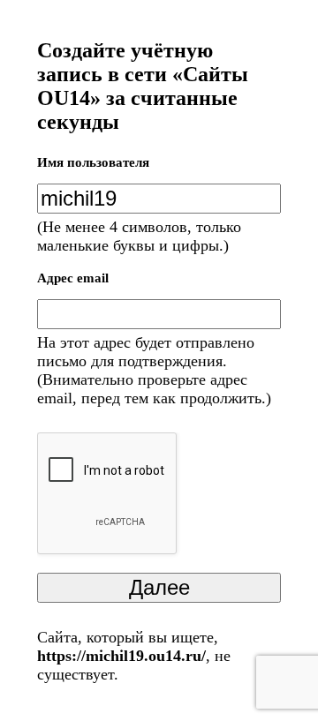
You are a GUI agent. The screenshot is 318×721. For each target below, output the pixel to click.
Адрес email (73, 278)
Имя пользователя (93, 162)
